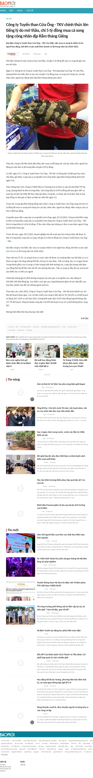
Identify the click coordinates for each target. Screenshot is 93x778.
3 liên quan (53, 686)
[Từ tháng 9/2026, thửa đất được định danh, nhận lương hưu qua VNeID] (75, 350)
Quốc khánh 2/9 (58, 752)
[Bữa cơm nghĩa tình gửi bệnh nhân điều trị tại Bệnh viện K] (18, 350)
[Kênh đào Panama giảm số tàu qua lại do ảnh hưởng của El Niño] (20, 513)
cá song (10, 327)
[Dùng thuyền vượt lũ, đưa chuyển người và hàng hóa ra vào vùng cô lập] (20, 715)
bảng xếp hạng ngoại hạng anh (78, 740)
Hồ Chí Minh (79, 746)
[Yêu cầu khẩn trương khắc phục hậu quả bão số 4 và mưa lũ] (20, 488)
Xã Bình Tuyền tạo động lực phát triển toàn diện (59, 631)
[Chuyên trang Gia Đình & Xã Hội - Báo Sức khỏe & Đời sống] (11, 54)
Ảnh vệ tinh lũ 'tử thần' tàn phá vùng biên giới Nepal (61, 384)
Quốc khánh (86, 743)
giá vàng (44, 743)
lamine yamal (5, 740)
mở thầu (36, 327)
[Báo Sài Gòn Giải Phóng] (39, 414)
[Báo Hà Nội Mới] (39, 565)
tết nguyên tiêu (25, 327)
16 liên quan (55, 661)
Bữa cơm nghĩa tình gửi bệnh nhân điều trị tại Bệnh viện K (18, 363)
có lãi (63, 327)
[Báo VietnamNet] (39, 438)
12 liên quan (37, 54)
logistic (60, 749)
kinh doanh (11, 251)
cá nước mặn (72, 327)
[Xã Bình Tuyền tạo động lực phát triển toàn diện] (20, 639)
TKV (17, 327)
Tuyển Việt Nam (51, 749)
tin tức (37, 743)
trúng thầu (20, 330)
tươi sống (11, 330)
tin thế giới (87, 752)
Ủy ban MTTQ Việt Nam (29, 746)
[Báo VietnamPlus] (40, 589)
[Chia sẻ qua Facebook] (7, 318)
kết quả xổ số (54, 743)
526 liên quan (52, 565)
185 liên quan (50, 438)
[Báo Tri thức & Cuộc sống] (66, 369)
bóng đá (36, 752)
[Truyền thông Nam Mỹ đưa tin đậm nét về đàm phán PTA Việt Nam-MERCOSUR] (20, 591)
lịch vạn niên (5, 752)
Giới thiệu (2, 764)
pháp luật (22, 749)
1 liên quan (54, 541)
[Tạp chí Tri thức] (38, 387)
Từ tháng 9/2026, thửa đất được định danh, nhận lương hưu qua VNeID (75, 363)
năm (71, 746)
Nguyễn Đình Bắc (17, 752)
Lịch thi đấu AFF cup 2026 (9, 749)
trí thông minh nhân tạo (78, 749)
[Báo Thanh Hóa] (40, 686)
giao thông (88, 746)
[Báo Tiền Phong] (39, 714)
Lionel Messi (27, 752)
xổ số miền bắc (32, 749)
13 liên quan (49, 511)
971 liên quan (51, 414)
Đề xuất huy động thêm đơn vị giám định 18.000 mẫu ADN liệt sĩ (45, 363)
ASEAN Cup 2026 (51, 746)
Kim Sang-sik (62, 740)
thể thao (41, 749)
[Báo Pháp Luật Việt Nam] (39, 486)
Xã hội (9, 19)
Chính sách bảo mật (5, 768)
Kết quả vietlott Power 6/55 (73, 752)
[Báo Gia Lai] (41, 541)
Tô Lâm (90, 749)
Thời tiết (73, 743)
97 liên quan (51, 486)
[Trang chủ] (7, 4)
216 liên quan (55, 613)
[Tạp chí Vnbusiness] (39, 462)
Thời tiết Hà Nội (46, 752)
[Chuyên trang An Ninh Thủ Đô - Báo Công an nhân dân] (7, 369)
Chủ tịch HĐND (16, 740)
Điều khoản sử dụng (5, 767)
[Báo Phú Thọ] (40, 634)
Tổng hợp (22, 764)
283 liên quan (49, 387)
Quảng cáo (3, 771)
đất (80, 743)
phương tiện (5, 746)
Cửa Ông (29, 330)
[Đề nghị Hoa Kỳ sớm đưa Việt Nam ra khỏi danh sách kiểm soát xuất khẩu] (20, 464)
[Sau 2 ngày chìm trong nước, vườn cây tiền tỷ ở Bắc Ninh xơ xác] (20, 440)
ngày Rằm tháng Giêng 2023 (50, 327)
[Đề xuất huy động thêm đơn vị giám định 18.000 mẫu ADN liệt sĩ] (47, 350)
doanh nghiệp (64, 743)
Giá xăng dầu (29, 743)
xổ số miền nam (63, 746)
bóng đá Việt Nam (6, 743)
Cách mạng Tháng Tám (30, 740)
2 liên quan (53, 462)
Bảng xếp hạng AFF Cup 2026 (47, 740)
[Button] (17, 54)
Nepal (67, 749)
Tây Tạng (41, 746)
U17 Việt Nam (15, 746)
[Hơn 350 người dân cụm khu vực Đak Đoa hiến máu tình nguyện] (20, 543)
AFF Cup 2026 (19, 743)
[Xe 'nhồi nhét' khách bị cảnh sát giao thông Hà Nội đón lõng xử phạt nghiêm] (20, 567)
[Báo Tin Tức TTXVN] (38, 511)
